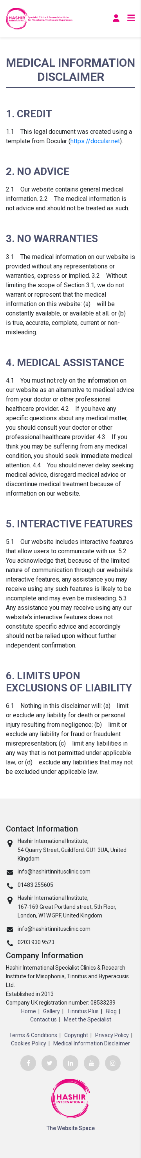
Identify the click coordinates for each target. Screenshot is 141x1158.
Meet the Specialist (87, 1019)
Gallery (51, 1011)
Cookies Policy (28, 1043)
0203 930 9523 (36, 942)
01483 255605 (35, 885)
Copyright (76, 1035)
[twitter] (49, 1063)
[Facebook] (28, 1063)
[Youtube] (91, 1063)
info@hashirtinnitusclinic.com (54, 871)
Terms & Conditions (33, 1035)
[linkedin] (70, 1063)
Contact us (43, 1019)
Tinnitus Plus (83, 1011)
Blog (111, 1011)
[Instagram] (113, 1063)
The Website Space (71, 1128)
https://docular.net (95, 141)
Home (28, 1011)
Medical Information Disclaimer (91, 1043)
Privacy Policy (112, 1035)
